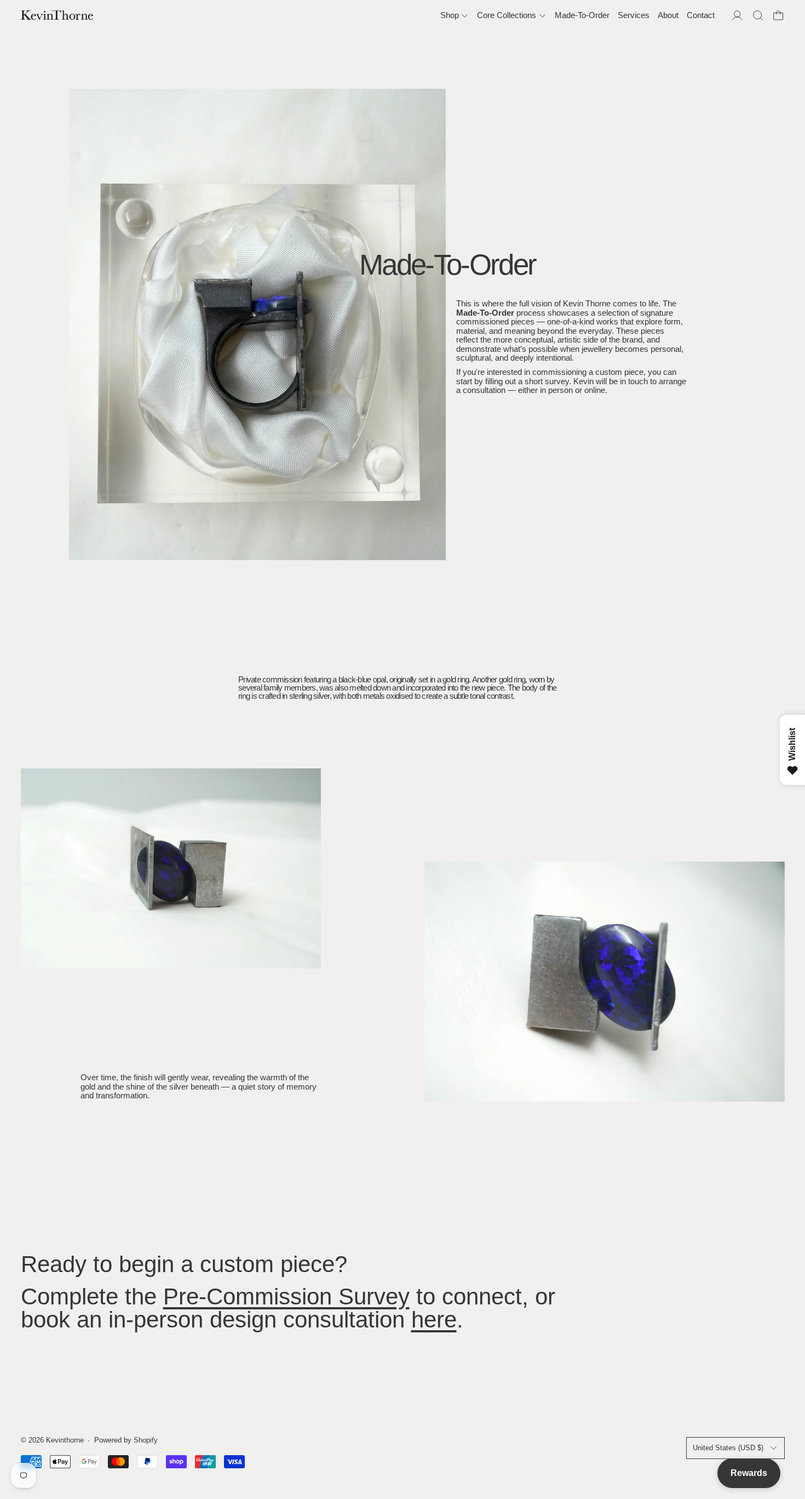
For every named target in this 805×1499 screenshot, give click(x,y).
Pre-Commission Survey (286, 1296)
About (668, 15)
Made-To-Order (582, 15)
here (434, 1319)
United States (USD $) (728, 1448)
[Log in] (737, 15)
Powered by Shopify (126, 1440)
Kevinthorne (65, 1440)
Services (633, 15)
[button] (758, 15)
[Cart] (778, 15)
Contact (701, 15)
